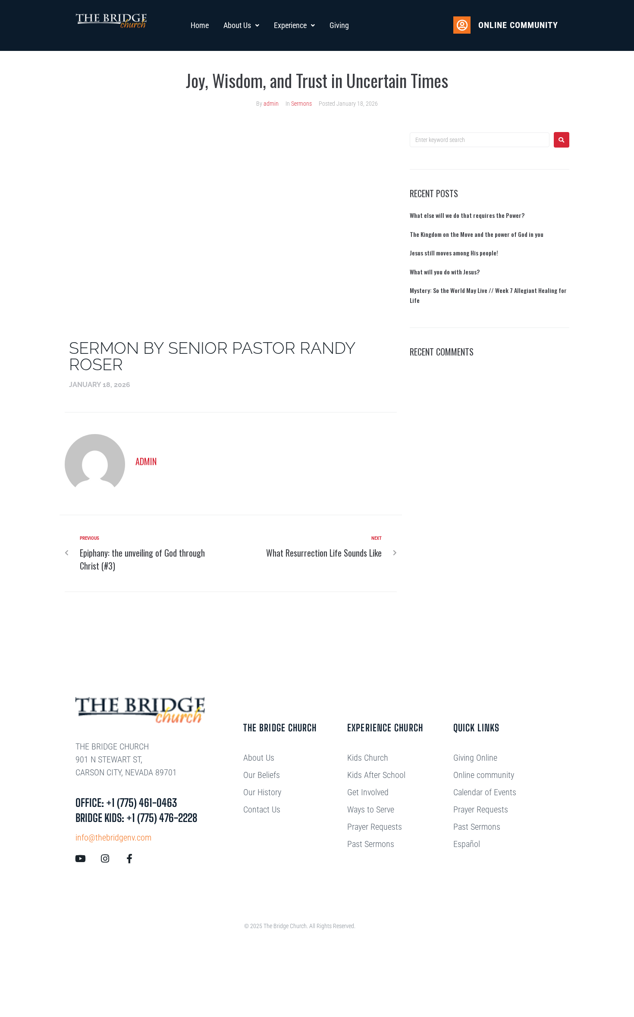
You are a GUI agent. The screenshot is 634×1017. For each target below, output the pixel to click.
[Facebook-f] (129, 858)
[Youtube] (80, 858)
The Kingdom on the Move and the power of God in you (476, 234)
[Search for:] (479, 139)
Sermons (301, 103)
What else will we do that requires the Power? (467, 215)
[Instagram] (105, 858)
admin (271, 103)
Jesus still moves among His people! (454, 252)
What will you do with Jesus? (445, 271)
